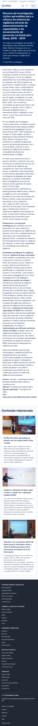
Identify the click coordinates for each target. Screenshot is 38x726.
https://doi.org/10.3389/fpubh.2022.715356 (19, 397)
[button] (27, 6)
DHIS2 (20, 154)
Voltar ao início (6, 723)
